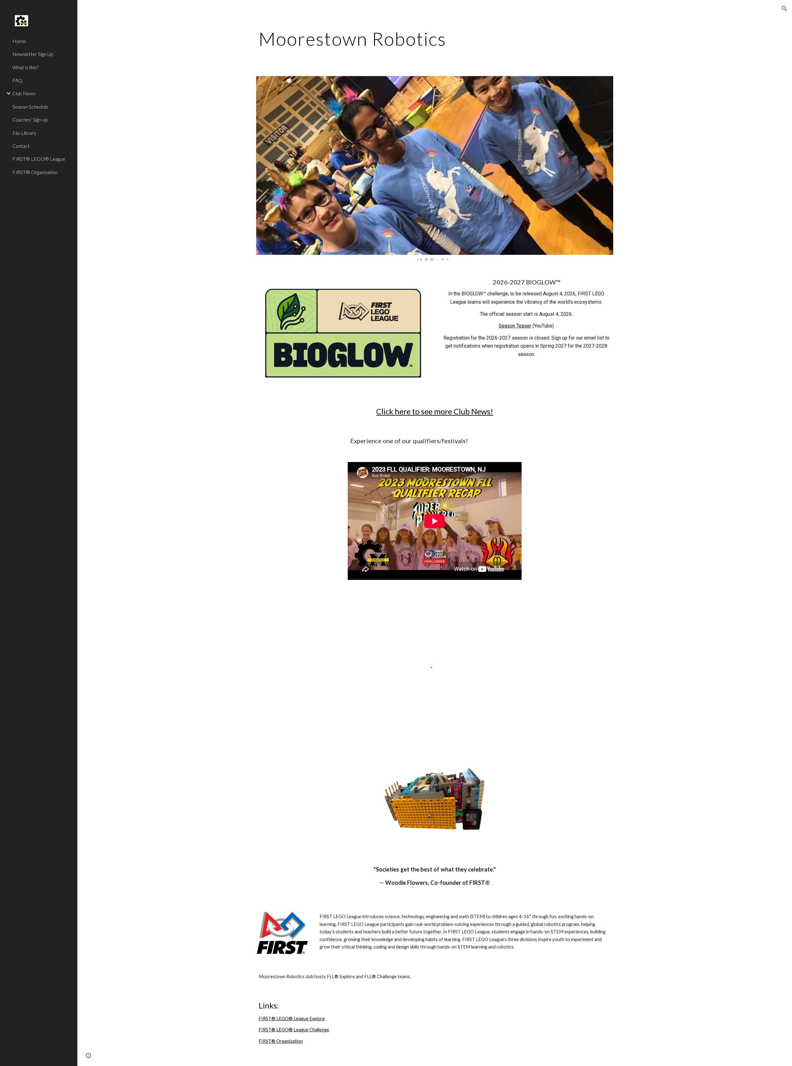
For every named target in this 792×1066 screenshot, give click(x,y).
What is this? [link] (25, 67)
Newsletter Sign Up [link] (33, 54)
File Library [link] (24, 133)
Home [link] (19, 41)
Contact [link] (21, 146)
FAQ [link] (17, 80)
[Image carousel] (434, 168)
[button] (784, 8)
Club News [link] (24, 93)
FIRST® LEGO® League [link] (38, 159)
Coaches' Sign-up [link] (30, 119)
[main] (434, 38)
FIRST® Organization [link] (35, 172)
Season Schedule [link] (30, 106)
